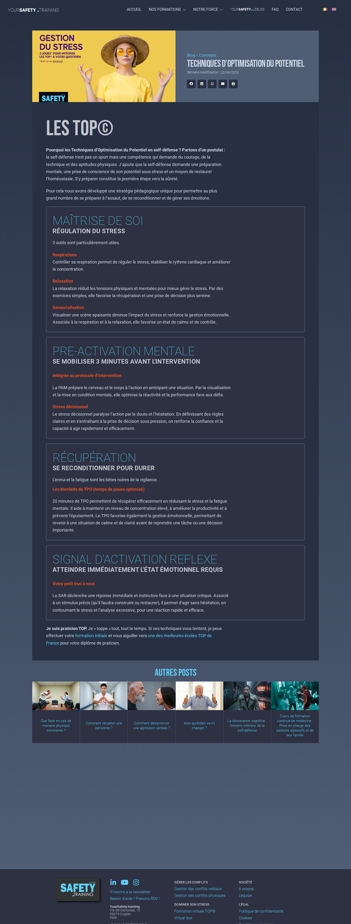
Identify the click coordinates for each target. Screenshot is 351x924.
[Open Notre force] (221, 9)
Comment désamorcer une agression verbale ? (151, 725)
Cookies (245, 918)
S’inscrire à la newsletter (130, 892)
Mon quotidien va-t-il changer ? (199, 725)
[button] (191, 84)
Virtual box (183, 918)
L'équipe (245, 895)
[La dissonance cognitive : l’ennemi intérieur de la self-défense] (247, 695)
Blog (191, 55)
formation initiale (91, 635)
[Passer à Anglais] (334, 8)
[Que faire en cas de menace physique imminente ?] (56, 695)
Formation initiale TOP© (194, 911)
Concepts (207, 55)
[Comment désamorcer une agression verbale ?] (151, 695)
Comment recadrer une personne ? (104, 725)
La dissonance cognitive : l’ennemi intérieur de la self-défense (247, 726)
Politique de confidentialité (261, 911)
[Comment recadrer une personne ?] (104, 695)
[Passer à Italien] (325, 8)
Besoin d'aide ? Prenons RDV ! (135, 898)
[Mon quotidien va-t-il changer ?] (199, 695)
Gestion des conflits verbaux (198, 889)
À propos (246, 889)
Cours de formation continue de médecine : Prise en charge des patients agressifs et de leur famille (295, 725)
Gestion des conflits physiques (200, 895)
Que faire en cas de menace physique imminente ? (56, 726)
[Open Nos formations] (184, 9)
